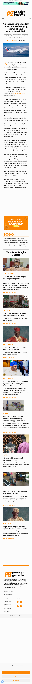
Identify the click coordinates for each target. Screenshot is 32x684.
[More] (12, 234)
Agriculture (8, 273)
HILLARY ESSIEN (11, 40)
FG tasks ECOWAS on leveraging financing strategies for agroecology (14, 279)
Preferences (16, 680)
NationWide (8, 344)
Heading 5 (7, 524)
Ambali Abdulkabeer (8, 538)
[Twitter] (7, 234)
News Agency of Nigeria (9, 292)
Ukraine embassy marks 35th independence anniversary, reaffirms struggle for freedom (14, 419)
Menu (11, 19)
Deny (16, 676)
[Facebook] (4, 234)
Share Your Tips (7, 608)
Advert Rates (7, 611)
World (5, 413)
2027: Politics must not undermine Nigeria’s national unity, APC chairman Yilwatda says (15, 384)
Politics (6, 310)
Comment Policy (7, 601)
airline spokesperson (18, 93)
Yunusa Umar (6, 470)
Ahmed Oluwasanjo (8, 357)
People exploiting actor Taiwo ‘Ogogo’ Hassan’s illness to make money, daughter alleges (15, 529)
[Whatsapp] (9, 234)
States (5, 455)
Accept (16, 672)
